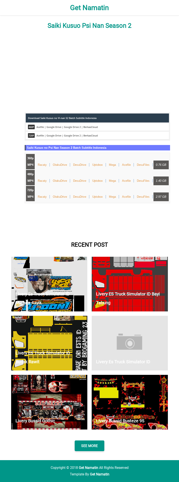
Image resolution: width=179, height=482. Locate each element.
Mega (112, 164)
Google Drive (53, 127)
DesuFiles (143, 164)
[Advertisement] (89, 70)
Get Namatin (89, 7)
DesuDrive (79, 164)
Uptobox (97, 164)
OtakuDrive (60, 164)
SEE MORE (89, 446)
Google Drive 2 (72, 127)
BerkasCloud (90, 127)
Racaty (42, 164)
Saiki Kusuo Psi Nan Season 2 (89, 25)
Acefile (40, 127)
